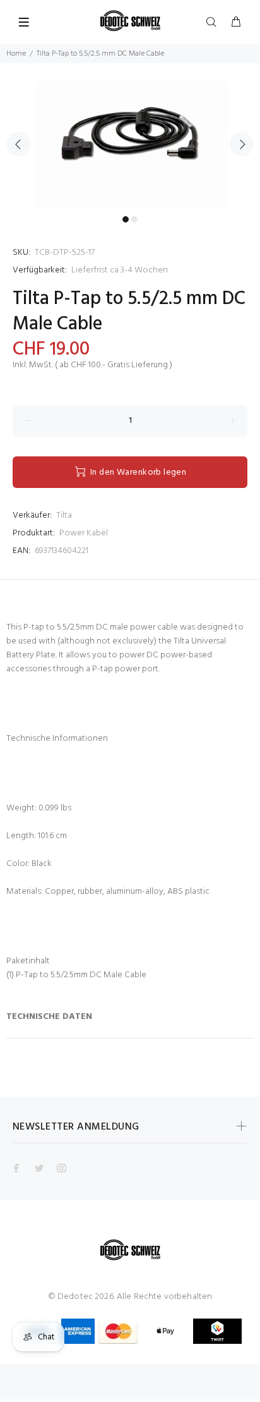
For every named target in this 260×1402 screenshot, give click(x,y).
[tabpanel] (130, 136)
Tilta (64, 515)
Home (16, 53)
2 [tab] (134, 219)
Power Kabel (83, 533)
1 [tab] (125, 219)
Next (242, 144)
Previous (18, 144)
